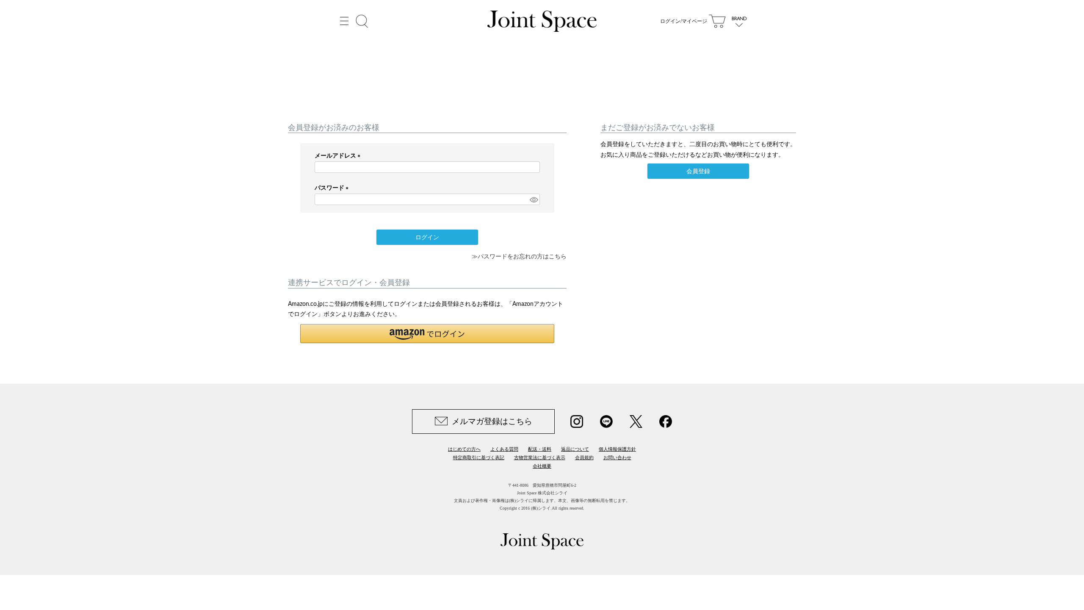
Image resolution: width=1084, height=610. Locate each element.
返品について (575, 449)
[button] (427, 333)
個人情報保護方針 (617, 449)
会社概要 (542, 466)
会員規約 (584, 457)
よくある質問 (504, 449)
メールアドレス (339, 156)
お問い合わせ (617, 457)
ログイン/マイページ (683, 21)
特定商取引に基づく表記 (478, 457)
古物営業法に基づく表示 (539, 457)
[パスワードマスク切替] (533, 199)
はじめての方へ (464, 449)
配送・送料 (539, 449)
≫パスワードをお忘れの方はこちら (519, 257)
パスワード (333, 188)
